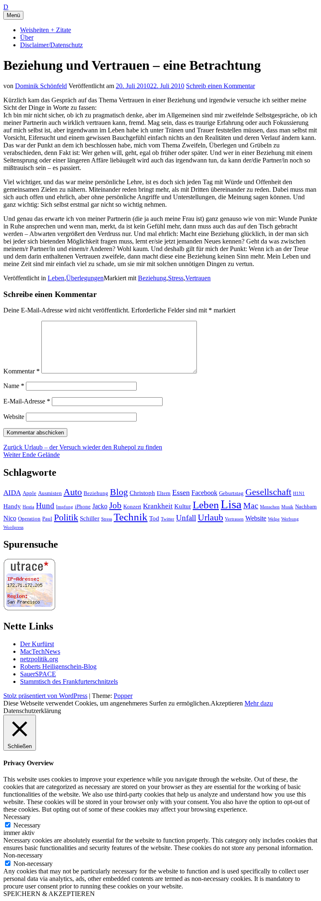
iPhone (83, 507)
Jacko (99, 506)
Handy (12, 506)
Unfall (186, 517)
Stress (175, 278)
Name (13, 385)
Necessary (27, 825)
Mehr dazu (259, 703)
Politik (66, 517)
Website (13, 416)
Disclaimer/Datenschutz (51, 44)
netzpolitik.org (39, 658)
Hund (45, 505)
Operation (29, 519)
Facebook (204, 492)
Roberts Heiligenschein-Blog (58, 666)
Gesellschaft (268, 492)
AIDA (12, 493)
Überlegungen (85, 278)
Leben (56, 278)
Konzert (132, 507)
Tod (154, 518)
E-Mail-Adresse (26, 401)
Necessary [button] (17, 816)
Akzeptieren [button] (227, 703)
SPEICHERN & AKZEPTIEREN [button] (49, 893)
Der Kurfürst (37, 643)
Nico (9, 518)
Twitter (167, 519)
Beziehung (152, 278)
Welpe (274, 519)
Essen (181, 492)
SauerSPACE (38, 674)
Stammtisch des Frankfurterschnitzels (69, 681)
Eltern (164, 493)
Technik (131, 517)
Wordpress (13, 527)
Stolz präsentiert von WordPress (45, 695)
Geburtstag (231, 493)
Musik (287, 507)
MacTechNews (40, 651)
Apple (29, 493)
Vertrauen (198, 278)
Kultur (182, 506)
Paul (47, 519)
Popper (123, 695)
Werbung (290, 519)
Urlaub (210, 518)
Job (115, 505)
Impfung (64, 507)
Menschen (270, 507)
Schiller (89, 518)
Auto (73, 492)
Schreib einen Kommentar (220, 85)
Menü (13, 15)
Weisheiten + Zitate (45, 29)
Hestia (28, 507)
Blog (119, 492)
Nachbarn (306, 507)
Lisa (231, 504)
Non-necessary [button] (23, 855)
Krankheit (158, 506)
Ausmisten (50, 493)
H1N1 (299, 493)
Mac (250, 505)
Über (26, 37)
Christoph (142, 493)
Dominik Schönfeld (41, 85)
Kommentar (21, 371)
